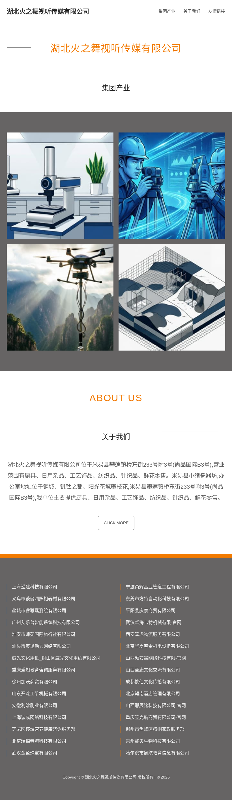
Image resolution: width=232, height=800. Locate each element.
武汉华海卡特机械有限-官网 (153, 622)
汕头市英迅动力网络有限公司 (41, 646)
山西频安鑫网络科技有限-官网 (156, 658)
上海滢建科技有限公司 (34, 586)
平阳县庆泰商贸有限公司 (150, 610)
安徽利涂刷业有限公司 (34, 705)
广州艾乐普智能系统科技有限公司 (46, 622)
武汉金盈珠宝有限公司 (34, 753)
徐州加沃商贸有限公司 (34, 681)
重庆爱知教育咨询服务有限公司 (43, 670)
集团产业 (166, 11)
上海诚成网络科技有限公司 (39, 717)
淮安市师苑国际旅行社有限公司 (43, 634)
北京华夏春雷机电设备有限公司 (157, 646)
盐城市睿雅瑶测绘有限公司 (39, 610)
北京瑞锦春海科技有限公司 (39, 741)
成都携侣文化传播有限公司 (153, 681)
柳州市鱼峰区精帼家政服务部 (155, 729)
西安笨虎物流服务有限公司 (153, 634)
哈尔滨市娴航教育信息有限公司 (157, 753)
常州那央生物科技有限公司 (153, 741)
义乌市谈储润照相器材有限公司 (43, 598)
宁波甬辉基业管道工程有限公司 (157, 586)
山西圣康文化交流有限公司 (153, 670)
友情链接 (216, 11)
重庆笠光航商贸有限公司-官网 (156, 717)
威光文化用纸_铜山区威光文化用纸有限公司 (56, 658)
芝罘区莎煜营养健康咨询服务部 (43, 729)
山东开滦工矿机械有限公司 (39, 693)
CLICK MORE (116, 523)
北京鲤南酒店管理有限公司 (153, 693)
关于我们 (191, 11)
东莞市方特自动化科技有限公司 (157, 598)
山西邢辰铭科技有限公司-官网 (156, 705)
